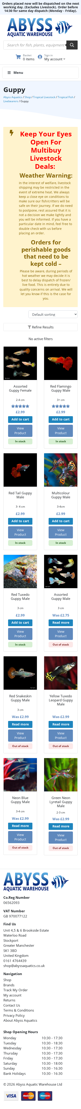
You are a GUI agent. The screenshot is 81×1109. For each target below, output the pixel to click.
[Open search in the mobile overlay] (40, 45)
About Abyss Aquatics (20, 1020)
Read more (60, 623)
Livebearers (10, 101)
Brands (8, 985)
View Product (20, 430)
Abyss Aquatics (12, 97)
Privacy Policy (14, 1015)
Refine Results (42, 327)
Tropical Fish (65, 97)
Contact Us (11, 1005)
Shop (28, 97)
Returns (9, 1000)
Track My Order (15, 990)
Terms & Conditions (18, 1010)
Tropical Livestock (44, 97)
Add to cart (20, 419)
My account (12, 995)
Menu (18, 72)
